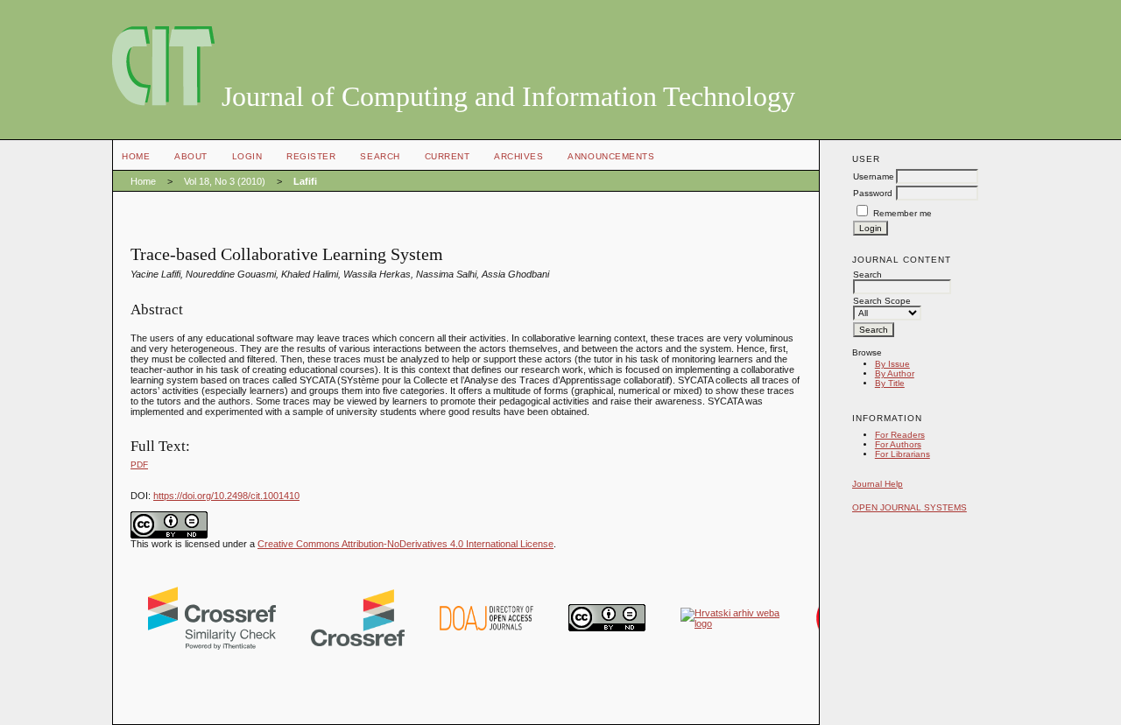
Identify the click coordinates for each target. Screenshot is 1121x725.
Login (247, 156)
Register (310, 156)
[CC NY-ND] (606, 628)
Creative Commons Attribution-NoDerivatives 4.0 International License (405, 543)
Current (447, 156)
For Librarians (902, 454)
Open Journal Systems (909, 507)
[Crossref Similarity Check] (212, 646)
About (191, 156)
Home (136, 156)
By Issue (892, 364)
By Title (890, 383)
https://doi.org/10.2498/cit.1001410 (226, 495)
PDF (139, 464)
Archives (518, 156)
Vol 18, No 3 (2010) (224, 181)
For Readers (900, 435)
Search (379, 156)
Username (873, 176)
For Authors (898, 444)
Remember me (902, 213)
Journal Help (877, 484)
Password (872, 193)
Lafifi (305, 181)
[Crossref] (358, 642)
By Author (894, 373)
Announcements (611, 156)
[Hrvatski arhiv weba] (730, 623)
